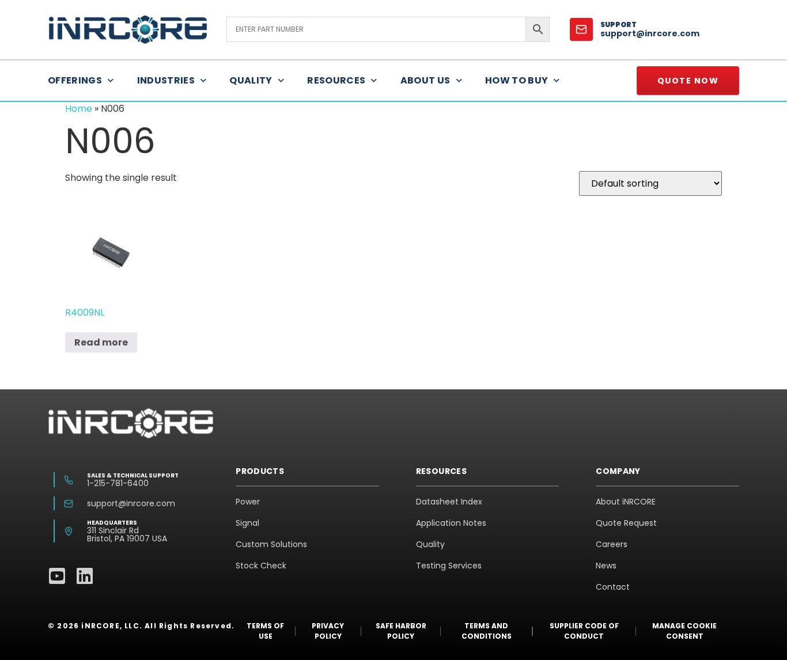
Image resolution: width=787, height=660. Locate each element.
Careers (611, 544)
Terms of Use (265, 631)
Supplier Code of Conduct (584, 631)
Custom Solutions (271, 544)
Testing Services (449, 565)
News (606, 565)
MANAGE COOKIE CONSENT (684, 631)
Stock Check (261, 565)
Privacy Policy (328, 631)
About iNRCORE (626, 501)
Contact (613, 587)
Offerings (75, 80)
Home (78, 108)
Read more (101, 342)
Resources (336, 80)
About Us (425, 80)
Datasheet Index (449, 501)
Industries (166, 80)
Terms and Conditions (486, 631)
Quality (250, 80)
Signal (247, 523)
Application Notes (451, 523)
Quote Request (626, 523)
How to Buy (516, 80)
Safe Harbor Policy (401, 631)
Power (248, 501)
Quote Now (688, 80)
